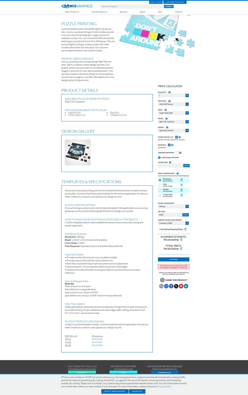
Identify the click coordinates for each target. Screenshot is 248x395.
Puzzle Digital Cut (165, 137)
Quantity (162, 92)
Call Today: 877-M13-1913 (175, 2)
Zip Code (161, 211)
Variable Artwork (166, 152)
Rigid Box (162, 145)
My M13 (158, 2)
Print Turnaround (166, 173)
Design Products (99, 12)
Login (152, 2)
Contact (179, 12)
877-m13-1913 (88, 366)
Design (161, 127)
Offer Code (163, 162)
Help (160, 12)
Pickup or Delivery (166, 203)
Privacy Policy (164, 386)
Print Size (162, 101)
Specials (123, 12)
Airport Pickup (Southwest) (170, 220)
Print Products (72, 12)
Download (97, 338)
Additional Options (170, 157)
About (142, 12)
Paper (160, 118)
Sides (160, 110)
